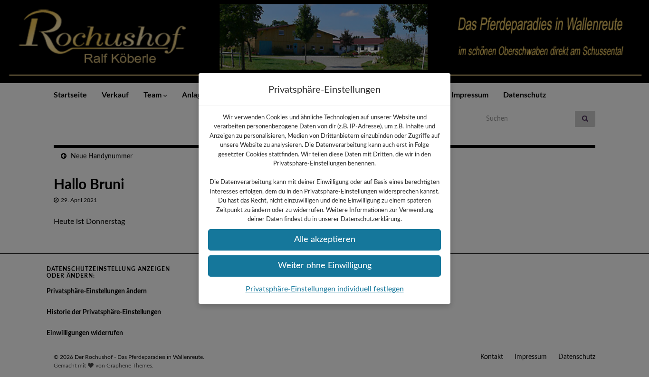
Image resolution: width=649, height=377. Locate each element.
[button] (324, 240)
